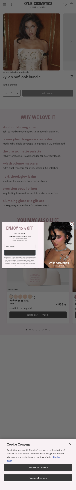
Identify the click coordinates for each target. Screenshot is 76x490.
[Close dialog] (71, 224)
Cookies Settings (37, 477)
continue (20, 253)
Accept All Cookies (38, 467)
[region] (38, 464)
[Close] (70, 444)
